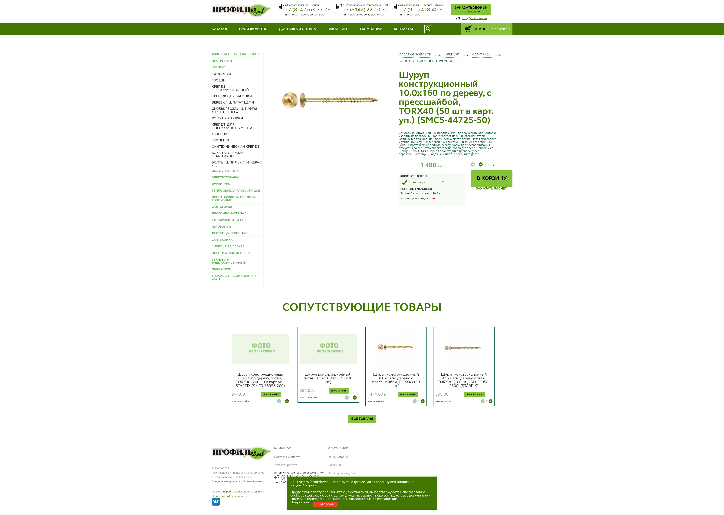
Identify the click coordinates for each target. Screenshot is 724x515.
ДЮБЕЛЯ (219, 134)
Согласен (325, 504)
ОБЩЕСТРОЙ (221, 269)
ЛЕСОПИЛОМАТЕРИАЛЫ (230, 213)
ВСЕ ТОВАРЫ (362, 419)
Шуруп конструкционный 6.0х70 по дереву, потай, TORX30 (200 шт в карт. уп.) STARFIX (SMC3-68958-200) (260, 380)
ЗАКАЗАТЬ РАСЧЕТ (491, 188)
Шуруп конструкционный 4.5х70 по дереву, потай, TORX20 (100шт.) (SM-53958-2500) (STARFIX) (464, 380)
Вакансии (334, 465)
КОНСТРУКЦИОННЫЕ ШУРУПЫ (425, 61)
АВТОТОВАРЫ (222, 226)
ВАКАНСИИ (337, 29)
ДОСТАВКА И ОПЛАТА (297, 29)
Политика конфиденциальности (231, 496)
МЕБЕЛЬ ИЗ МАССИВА (228, 246)
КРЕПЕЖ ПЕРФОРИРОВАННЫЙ (230, 88)
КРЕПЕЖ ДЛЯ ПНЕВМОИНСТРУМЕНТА (232, 126)
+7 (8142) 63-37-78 (308, 9)
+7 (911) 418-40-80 (423, 9)
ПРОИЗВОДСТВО (253, 29)
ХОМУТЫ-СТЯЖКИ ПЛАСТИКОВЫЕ (227, 154)
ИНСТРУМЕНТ (222, 60)
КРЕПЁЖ (452, 54)
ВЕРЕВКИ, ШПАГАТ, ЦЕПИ (233, 102)
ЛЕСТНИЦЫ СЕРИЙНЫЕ (230, 233)
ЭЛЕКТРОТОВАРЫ (225, 177)
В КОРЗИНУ (492, 178)
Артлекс (257, 481)
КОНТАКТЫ (403, 29)
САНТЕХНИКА (222, 240)
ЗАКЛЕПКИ (221, 140)
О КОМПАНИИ (370, 29)
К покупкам (500, 29)
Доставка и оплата (287, 457)
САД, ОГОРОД (222, 207)
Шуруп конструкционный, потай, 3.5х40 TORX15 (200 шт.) (328, 378)
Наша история (337, 457)
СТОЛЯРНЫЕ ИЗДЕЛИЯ (229, 220)
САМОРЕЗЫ (221, 74)
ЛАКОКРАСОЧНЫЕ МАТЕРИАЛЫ (236, 54)
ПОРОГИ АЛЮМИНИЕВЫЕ (231, 253)
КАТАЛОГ (220, 29)
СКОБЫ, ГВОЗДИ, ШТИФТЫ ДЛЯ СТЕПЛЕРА (234, 110)
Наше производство (341, 473)
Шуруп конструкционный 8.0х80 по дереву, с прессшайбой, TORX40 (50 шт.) (396, 380)
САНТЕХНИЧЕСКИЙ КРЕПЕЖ (236, 146)
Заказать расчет (285, 465)
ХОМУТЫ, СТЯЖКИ (227, 118)
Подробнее (299, 502)
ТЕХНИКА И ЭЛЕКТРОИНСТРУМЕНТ (229, 261)
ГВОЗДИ (219, 80)
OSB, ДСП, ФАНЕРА (225, 171)
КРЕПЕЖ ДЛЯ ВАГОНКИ (232, 96)
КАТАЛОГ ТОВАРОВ (415, 54)
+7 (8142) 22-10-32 (365, 9)
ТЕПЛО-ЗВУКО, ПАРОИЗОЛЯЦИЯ (236, 190)
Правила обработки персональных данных (238, 491)
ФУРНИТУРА (221, 184)
